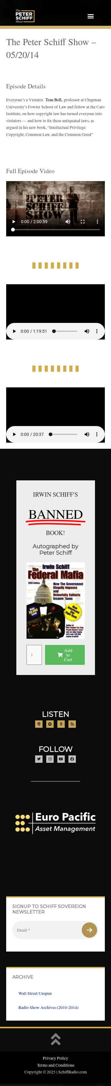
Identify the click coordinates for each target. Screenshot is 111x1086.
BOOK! (55, 533)
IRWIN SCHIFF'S (55, 494)
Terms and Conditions (55, 1065)
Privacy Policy (55, 1058)
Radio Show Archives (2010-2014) (48, 1007)
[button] (90, 16)
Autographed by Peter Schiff (55, 550)
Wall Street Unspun (35, 993)
